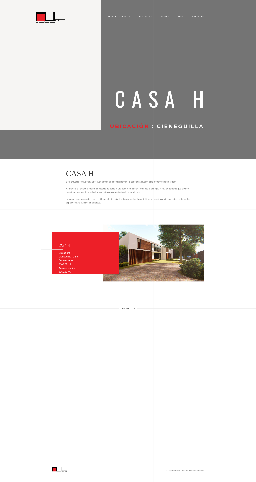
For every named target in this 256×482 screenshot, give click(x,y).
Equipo (165, 16)
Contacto (198, 16)
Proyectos (145, 16)
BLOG (181, 16)
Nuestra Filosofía (119, 16)
